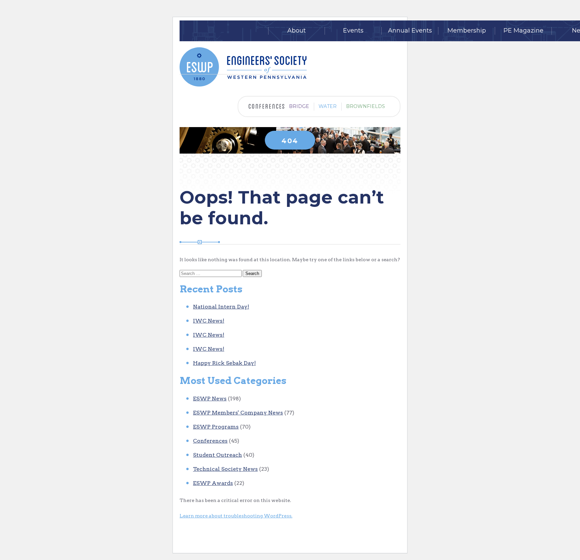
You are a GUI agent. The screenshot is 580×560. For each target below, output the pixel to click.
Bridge (299, 106)
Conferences (210, 441)
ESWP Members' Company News (238, 412)
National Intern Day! (221, 306)
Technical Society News (225, 469)
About (296, 30)
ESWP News (210, 398)
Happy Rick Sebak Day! (224, 363)
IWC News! (208, 321)
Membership (466, 30)
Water (328, 106)
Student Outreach (217, 455)
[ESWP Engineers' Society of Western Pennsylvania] (243, 67)
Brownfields (365, 106)
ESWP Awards (213, 483)
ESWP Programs (216, 427)
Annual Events (410, 30)
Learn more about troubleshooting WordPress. (236, 515)
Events (353, 30)
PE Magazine (523, 30)
